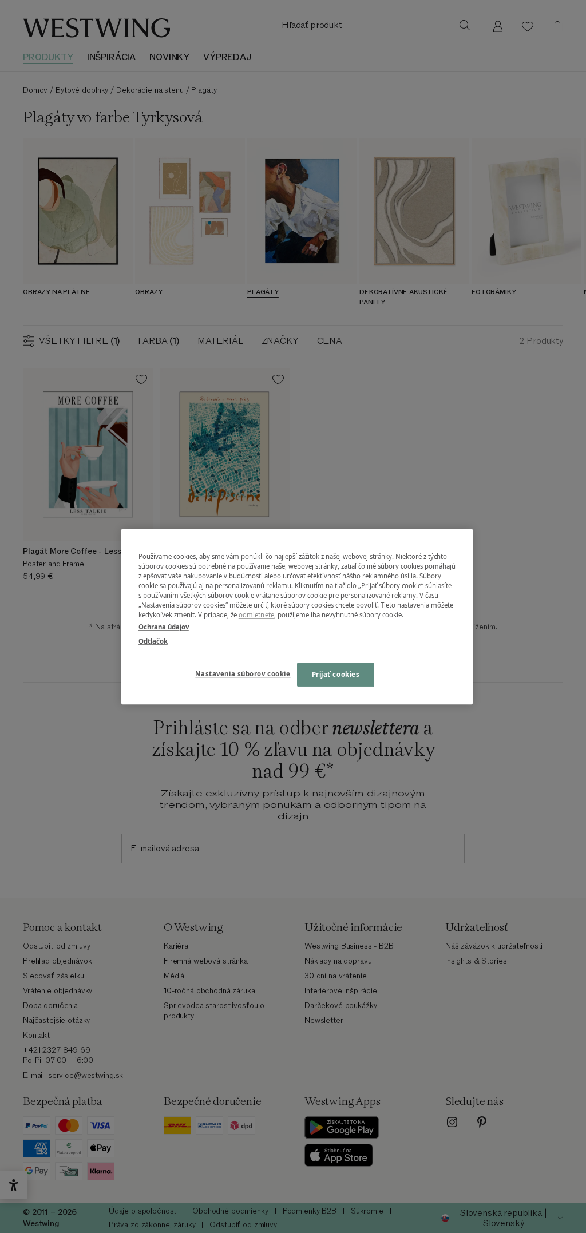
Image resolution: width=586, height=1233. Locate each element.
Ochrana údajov (163, 627)
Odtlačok (153, 641)
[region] (297, 616)
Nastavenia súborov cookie (242, 673)
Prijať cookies (336, 674)
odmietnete (256, 614)
